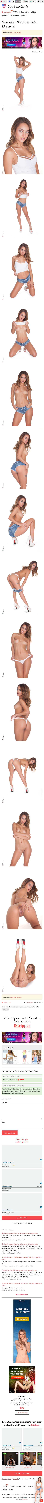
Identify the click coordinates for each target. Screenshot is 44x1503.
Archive (26, 12)
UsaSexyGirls (17, 6)
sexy (19, 1007)
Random (16, 15)
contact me (24, 1499)
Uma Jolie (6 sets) (15, 33)
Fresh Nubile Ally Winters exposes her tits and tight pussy (19, 1270)
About (24, 15)
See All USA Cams (22, 1473)
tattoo (3, 1010)
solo (37, 1007)
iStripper (22, 1025)
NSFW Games (27, 1223)
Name (3, 1122)
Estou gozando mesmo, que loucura (12, 1288)
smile (33, 1007)
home (11, 1007)
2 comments (29, 1003)
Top (34, 12)
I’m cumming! (22, 1412)
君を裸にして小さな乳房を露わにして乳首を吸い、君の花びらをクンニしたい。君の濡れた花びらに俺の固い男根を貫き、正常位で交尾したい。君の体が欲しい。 (22, 1274)
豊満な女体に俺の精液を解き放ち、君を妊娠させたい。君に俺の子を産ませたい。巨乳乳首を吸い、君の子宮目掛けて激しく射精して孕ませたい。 (22, 1248)
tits (8, 1010)
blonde (6, 1007)
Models (6, 15)
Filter (17, 12)
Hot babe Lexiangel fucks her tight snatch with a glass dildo (20, 1233)
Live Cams (7, 12)
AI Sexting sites (17, 1223)
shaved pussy (26, 1007)
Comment (5, 1102)
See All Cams (22, 1217)
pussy (15, 1007)
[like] (2, 1002)
